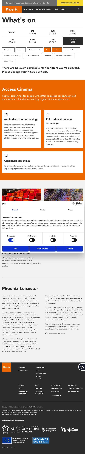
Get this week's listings (70, 3)
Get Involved (56, 395)
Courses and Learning (12, 56)
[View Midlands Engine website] (40, 440)
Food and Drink (43, 9)
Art (56, 9)
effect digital (10, 448)
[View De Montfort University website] (49, 429)
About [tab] (70, 210)
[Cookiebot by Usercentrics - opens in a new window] (73, 203)
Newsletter (55, 385)
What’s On (28, 9)
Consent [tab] (15, 210)
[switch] (32, 240)
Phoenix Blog (56, 388)
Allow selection (42, 248)
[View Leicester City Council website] (5, 429)
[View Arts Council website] (25, 429)
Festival (57, 50)
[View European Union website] (16, 440)
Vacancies (55, 392)
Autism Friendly (35, 50)
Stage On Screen (71, 50)
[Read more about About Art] (63, 198)
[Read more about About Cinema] (21, 198)
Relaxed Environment (64, 56)
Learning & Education (16, 253)
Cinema (20, 50)
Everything (8, 50)
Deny (15, 248)
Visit (63, 9)
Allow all (69, 248)
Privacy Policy (73, 392)
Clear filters (8, 61)
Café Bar (38, 388)
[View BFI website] (69, 429)
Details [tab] (42, 210)
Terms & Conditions (75, 388)
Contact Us (72, 385)
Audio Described (32, 56)
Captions (47, 56)
